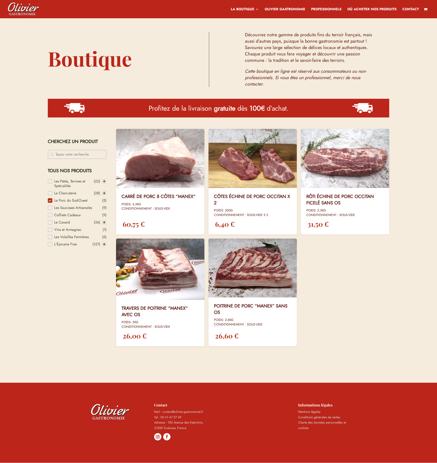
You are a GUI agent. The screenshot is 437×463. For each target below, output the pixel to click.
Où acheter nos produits (371, 10)
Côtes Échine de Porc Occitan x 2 (252, 199)
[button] (77, 183)
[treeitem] (77, 183)
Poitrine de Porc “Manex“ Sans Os (250, 309)
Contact (410, 10)
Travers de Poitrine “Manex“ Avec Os (155, 311)
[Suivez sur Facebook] (166, 436)
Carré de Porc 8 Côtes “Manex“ (159, 196)
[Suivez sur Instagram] (157, 436)
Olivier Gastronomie (285, 10)
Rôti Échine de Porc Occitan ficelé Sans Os (340, 199)
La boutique (242, 10)
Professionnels (326, 10)
